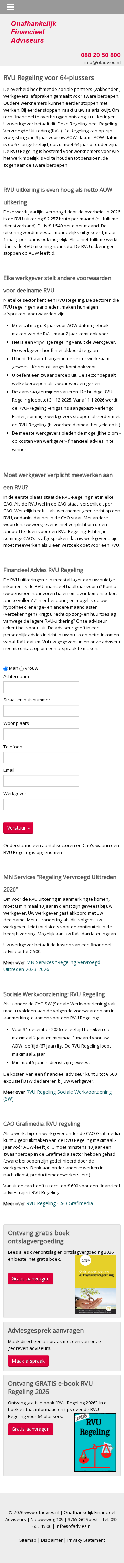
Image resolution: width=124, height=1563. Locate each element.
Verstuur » (18, 827)
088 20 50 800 (101, 55)
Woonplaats (16, 723)
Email (8, 770)
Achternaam (16, 676)
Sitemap (28, 1540)
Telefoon (12, 746)
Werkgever (15, 793)
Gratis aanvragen (31, 1278)
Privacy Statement (86, 1540)
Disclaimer (52, 1540)
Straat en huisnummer (26, 700)
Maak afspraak (28, 1360)
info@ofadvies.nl (102, 62)
